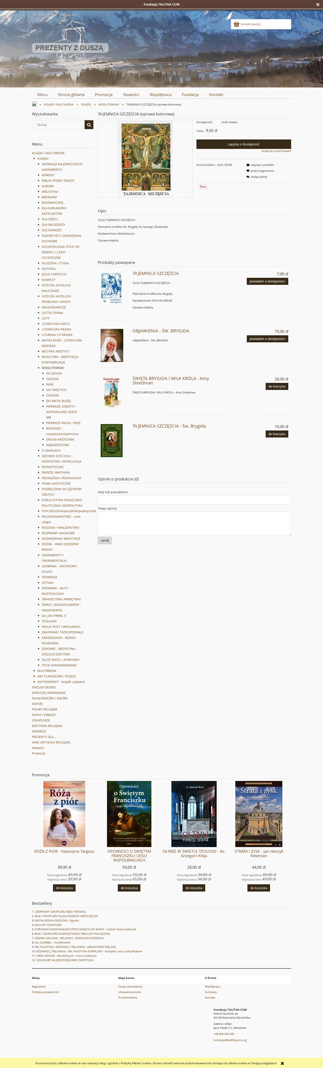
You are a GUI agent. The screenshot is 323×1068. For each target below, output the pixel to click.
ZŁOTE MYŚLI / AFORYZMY (61, 660)
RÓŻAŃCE (39, 731)
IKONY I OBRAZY (44, 715)
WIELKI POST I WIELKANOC (61, 627)
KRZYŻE (37, 704)
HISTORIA (49, 269)
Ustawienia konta (129, 992)
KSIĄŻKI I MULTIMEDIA (48, 153)
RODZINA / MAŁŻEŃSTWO (60, 527)
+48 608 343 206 (224, 1034)
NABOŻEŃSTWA (57, 445)
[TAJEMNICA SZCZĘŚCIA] (115, 287)
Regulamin (39, 986)
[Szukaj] (89, 124)
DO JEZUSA (54, 373)
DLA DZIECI (50, 219)
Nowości (38, 748)
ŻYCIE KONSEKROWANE (59, 665)
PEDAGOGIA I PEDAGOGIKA (61, 478)
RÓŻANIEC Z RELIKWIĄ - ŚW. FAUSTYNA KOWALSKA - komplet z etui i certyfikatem (89, 951)
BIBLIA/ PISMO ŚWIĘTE (58, 180)
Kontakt (210, 997)
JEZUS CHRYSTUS (54, 274)
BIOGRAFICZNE (53, 202)
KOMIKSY (48, 280)
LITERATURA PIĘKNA (56, 329)
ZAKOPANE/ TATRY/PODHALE (63, 632)
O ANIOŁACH (51, 450)
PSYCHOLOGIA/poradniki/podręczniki (69, 511)
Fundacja (211, 992)
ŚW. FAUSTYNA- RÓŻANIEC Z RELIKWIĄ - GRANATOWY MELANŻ (75, 947)
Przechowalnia (127, 997)
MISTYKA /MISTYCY (55, 351)
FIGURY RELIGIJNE (45, 709)
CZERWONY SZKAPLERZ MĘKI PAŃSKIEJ (60, 912)
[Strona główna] (70, 52)
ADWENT (48, 175)
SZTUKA (47, 582)
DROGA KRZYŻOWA (60, 439)
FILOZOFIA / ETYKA (55, 263)
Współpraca (212, 986)
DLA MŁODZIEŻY (53, 224)
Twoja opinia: (107, 508)
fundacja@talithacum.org (230, 1040)
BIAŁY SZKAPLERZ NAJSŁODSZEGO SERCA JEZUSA (66, 916)
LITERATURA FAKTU (56, 324)
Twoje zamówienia (130, 986)
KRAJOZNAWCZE (54, 307)
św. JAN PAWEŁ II (54, 616)
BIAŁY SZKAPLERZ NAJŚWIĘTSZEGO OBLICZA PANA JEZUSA (72, 934)
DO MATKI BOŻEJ (58, 401)
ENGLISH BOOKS (44, 687)
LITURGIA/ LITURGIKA (57, 335)
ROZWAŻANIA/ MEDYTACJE (61, 538)
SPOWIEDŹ (49, 577)
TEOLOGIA (49, 621)
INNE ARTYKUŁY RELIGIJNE (51, 742)
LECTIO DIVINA (52, 313)
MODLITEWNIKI (53, 368)
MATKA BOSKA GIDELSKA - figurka (57, 920)
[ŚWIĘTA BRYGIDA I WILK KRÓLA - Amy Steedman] (115, 393)
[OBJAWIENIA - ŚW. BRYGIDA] (115, 345)
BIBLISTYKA (50, 191)
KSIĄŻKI (43, 158)
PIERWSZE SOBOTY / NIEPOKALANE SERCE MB (61, 411)
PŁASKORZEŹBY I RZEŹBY (50, 698)
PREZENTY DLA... (44, 737)
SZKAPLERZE (41, 720)
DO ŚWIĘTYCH (56, 390)
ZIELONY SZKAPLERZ (48, 925)
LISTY (45, 318)
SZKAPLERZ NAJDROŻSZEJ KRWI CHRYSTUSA (64, 960)
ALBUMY (48, 186)
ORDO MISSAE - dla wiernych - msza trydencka (66, 956)
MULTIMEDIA (46, 671)
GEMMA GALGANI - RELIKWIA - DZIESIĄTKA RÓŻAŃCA (69, 938)
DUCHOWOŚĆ (52, 230)
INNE (50, 384)
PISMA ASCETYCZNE (56, 483)
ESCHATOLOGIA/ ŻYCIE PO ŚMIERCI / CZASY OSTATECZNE (61, 252)
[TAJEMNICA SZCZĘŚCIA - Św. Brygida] (115, 440)
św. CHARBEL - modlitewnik (52, 942)
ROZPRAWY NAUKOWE (58, 533)
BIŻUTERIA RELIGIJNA (47, 726)
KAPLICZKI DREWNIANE (49, 693)
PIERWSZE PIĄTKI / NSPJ (63, 423)
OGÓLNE (52, 379)
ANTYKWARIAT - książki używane (61, 682)
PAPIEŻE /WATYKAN (56, 472)
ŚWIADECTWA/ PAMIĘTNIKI (61, 599)
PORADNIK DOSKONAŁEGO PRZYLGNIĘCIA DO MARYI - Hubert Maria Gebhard (85, 929)
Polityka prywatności (45, 992)
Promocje (38, 753)
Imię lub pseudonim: (113, 492)
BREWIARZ (49, 197)
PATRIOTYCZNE (53, 467)
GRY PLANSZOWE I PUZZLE (56, 676)
